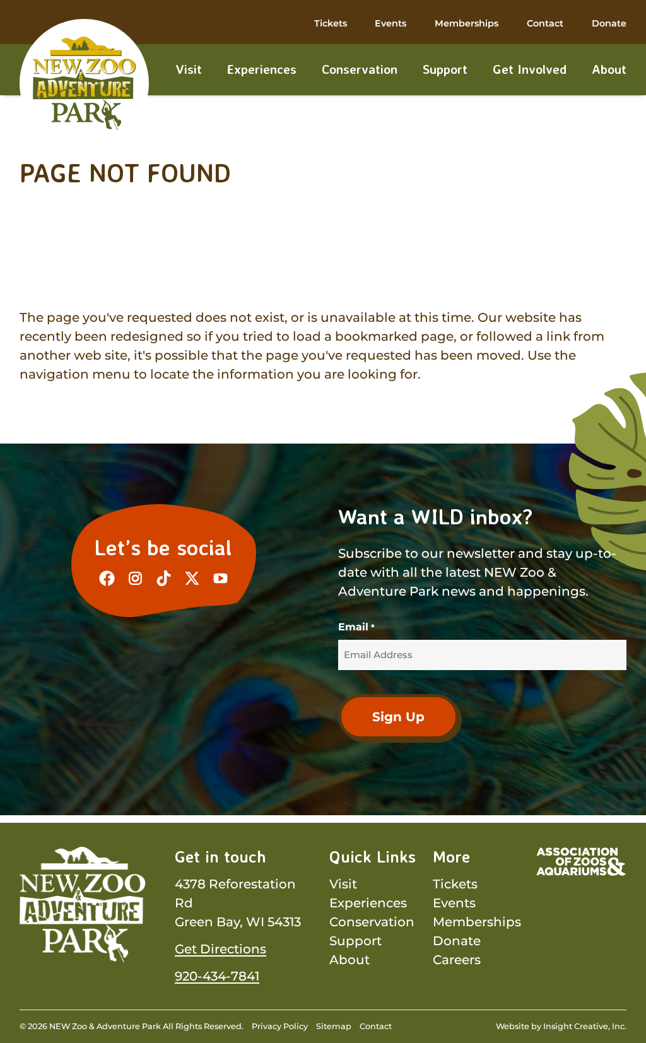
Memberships (466, 23)
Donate (609, 23)
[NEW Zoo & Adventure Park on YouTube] (220, 578)
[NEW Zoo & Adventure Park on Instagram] (135, 578)
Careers (457, 959)
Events (390, 23)
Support (445, 69)
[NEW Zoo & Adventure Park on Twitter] (192, 578)
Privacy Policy (280, 1026)
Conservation (359, 69)
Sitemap (333, 1026)
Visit (188, 69)
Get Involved (530, 69)
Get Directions (220, 949)
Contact (545, 23)
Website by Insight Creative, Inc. (561, 1026)
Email (356, 627)
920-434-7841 (217, 976)
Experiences (262, 69)
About (609, 69)
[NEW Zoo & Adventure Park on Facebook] (107, 578)
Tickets (330, 23)
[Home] (84, 83)
